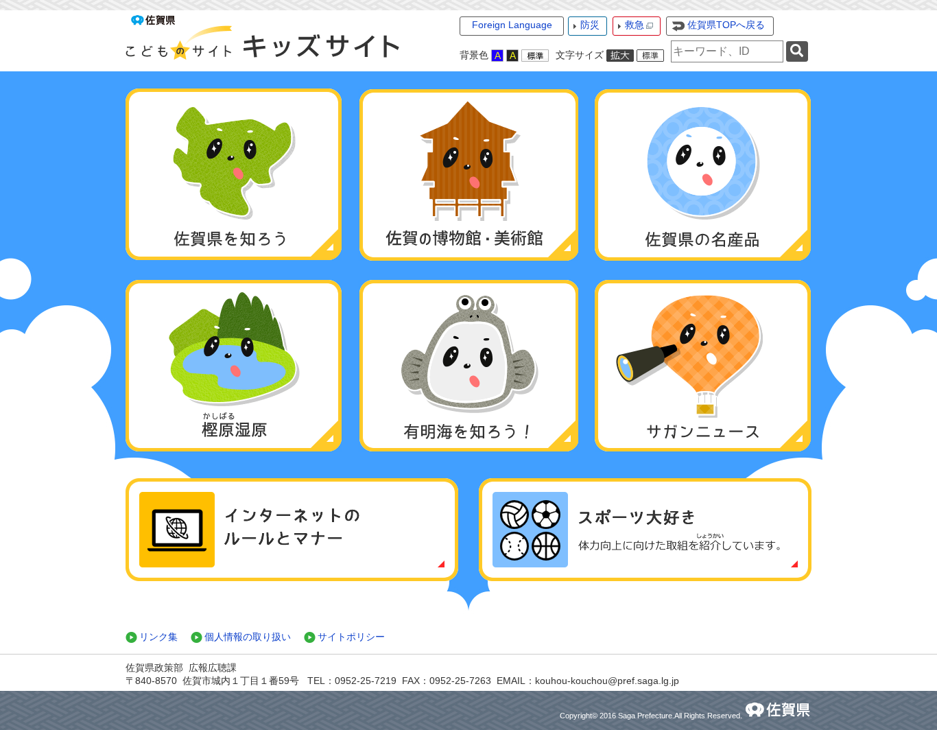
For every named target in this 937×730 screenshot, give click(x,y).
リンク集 (158, 636)
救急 (634, 24)
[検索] (797, 51)
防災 (590, 24)
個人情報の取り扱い (247, 636)
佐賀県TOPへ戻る (726, 24)
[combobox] (727, 51)
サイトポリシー (351, 636)
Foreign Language (512, 24)
